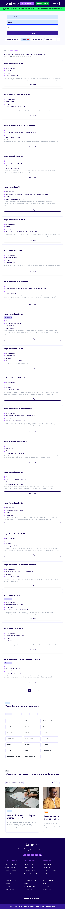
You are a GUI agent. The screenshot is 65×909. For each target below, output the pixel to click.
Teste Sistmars (9, 893)
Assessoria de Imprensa (31, 898)
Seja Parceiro (28, 890)
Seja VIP (7, 886)
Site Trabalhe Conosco (30, 893)
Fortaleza (45, 738)
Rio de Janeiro (29, 738)
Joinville (9, 727)
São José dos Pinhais (49, 721)
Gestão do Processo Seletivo (32, 874)
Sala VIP (7, 883)
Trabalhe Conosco (48, 880)
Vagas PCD (49, 39)
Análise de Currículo (11, 870)
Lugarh (45, 883)
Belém (45, 732)
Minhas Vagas (28, 877)
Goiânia (27, 732)
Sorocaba (46, 744)
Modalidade (36, 39)
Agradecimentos (47, 864)
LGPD (44, 877)
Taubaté (27, 744)
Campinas (28, 727)
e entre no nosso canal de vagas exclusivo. (45, 8)
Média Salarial (9, 877)
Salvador (9, 732)
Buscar (32, 33)
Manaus (9, 744)
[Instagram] (32, 855)
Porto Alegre (10, 738)
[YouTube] (40, 855)
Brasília (9, 750)
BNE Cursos (46, 886)
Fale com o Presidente (49, 870)
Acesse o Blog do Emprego (14, 782)
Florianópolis (47, 750)
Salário (25, 39)
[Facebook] (28, 855)
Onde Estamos (47, 874)
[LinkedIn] (24, 855)
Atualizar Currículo (11, 864)
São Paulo (46, 727)
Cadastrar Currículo (11, 867)
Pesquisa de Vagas (10, 880)
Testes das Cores (10, 890)
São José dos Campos (13, 756)
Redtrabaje (46, 893)
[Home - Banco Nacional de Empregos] (12, 3)
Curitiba (9, 721)
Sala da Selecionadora (30, 886)
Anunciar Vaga (28, 867)
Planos (26, 883)
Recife (27, 750)
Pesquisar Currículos (30, 880)
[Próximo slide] (58, 782)
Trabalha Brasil (47, 890)
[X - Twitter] (36, 855)
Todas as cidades (30, 756)
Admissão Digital (29, 864)
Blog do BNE (46, 867)
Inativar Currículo (10, 874)
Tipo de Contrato (11, 39)
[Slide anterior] (53, 782)
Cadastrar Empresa (29, 870)
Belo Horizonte (29, 721)
